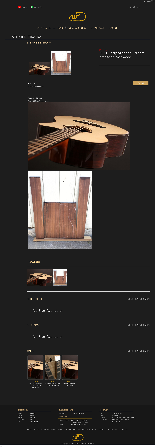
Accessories (77, 27)
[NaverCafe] (32, 7)
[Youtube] (19, 8)
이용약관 (36, 429)
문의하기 (140, 83)
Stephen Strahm (39, 42)
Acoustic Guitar (50, 27)
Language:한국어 (149, 1)
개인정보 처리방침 (46, 429)
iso (1, 446)
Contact (98, 27)
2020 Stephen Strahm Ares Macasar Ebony (52, 384)
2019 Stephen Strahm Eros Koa (69, 384)
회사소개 (30, 429)
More (114, 27)
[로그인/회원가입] (138, 7)
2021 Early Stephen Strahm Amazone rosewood (122, 55)
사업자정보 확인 (58, 429)
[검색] (130, 7)
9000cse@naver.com (40, 101)
